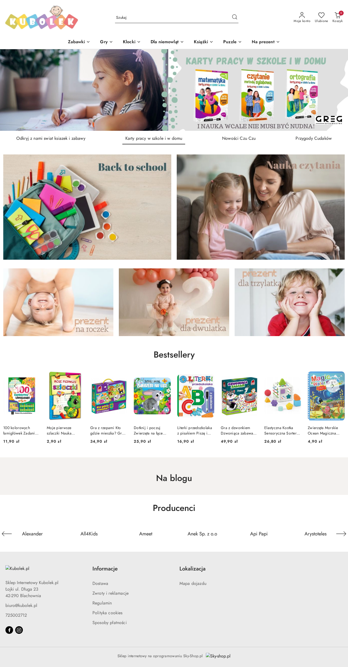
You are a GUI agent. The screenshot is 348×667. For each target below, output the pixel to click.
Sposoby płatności (109, 622)
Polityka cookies (107, 613)
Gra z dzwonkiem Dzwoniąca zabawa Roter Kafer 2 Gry (193, 430)
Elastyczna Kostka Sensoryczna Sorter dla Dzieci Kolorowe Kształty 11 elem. (238, 430)
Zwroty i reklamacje (110, 593)
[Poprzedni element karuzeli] (7, 533)
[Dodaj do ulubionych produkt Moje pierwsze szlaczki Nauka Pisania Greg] (34, 378)
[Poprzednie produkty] (15, 386)
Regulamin (102, 603)
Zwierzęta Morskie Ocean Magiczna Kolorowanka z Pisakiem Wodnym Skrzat (279, 430)
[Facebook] (9, 630)
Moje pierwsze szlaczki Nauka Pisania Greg (15, 430)
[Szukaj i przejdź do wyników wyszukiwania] (234, 18)
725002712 (16, 615)
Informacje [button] (105, 569)
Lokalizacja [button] (192, 569)
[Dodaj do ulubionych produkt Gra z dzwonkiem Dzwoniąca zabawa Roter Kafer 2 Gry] (208, 378)
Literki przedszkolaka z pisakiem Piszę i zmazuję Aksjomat (151, 430)
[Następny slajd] (336, 90)
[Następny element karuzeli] (341, 533)
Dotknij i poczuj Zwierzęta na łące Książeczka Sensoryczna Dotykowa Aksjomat (106, 430)
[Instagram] (19, 630)
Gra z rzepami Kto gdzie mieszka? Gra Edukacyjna (63, 430)
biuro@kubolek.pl (21, 605)
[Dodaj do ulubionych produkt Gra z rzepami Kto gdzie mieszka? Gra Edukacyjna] (77, 378)
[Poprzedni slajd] (11, 90)
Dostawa (100, 583)
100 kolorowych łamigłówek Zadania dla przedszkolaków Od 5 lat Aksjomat (324, 430)
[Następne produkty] (333, 386)
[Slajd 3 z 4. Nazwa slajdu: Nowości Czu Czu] (174, 90)
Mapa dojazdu (192, 583)
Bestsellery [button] (174, 354)
